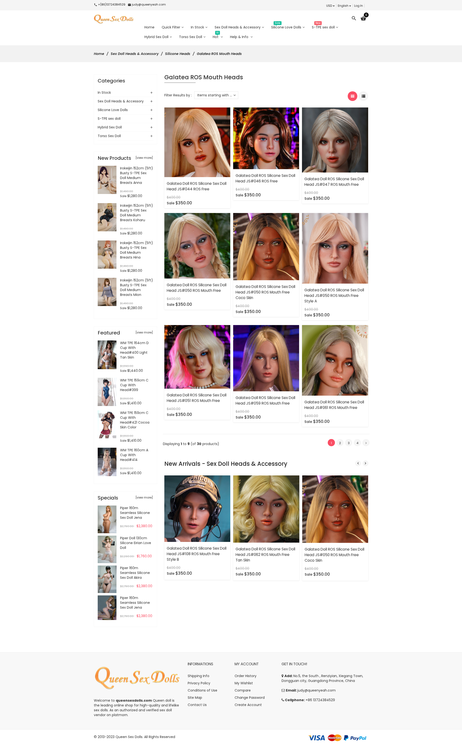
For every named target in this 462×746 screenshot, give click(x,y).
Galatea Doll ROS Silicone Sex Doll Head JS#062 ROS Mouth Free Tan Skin (265, 554)
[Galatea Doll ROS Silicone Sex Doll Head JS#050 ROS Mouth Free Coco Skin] (266, 246)
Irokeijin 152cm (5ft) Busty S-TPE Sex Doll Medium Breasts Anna (136, 175)
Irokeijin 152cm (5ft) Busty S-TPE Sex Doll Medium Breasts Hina (136, 250)
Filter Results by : (178, 95)
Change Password (250, 697)
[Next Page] (366, 442)
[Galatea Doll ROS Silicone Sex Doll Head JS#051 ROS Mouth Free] (197, 356)
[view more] (144, 158)
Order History (246, 675)
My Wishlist (244, 683)
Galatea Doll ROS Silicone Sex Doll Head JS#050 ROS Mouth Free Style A (334, 295)
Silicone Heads (177, 53)
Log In (358, 6)
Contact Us (197, 704)
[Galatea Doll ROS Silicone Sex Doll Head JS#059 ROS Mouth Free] (266, 357)
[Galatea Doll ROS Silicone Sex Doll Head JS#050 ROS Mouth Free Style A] (335, 248)
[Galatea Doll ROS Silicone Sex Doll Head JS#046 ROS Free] (266, 138)
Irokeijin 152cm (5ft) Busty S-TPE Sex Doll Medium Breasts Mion (136, 287)
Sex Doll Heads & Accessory (135, 53)
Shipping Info (198, 675)
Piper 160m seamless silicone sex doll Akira (135, 573)
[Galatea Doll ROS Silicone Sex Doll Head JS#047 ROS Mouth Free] (335, 139)
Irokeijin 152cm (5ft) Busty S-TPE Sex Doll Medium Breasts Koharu (136, 212)
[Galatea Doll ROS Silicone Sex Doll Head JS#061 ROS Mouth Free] (335, 360)
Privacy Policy (199, 683)
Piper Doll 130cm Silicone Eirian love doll (135, 543)
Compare (243, 690)
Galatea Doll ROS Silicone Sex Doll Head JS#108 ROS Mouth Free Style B (196, 554)
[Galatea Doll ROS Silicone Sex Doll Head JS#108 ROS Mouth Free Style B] (197, 508)
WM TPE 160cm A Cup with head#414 (134, 455)
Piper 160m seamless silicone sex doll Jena (135, 513)
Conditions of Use (202, 690)
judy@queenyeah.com (316, 690)
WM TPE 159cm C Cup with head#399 (134, 385)
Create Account (248, 704)
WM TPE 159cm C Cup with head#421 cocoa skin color (134, 420)
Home (99, 53)
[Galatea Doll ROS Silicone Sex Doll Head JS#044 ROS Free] (197, 142)
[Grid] (352, 96)
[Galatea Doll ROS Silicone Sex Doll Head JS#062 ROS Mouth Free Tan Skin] (266, 508)
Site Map (195, 697)
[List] (363, 96)
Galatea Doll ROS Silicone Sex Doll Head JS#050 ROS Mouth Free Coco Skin (265, 292)
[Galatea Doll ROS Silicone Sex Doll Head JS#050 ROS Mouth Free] (197, 245)
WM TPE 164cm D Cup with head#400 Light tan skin (134, 350)
